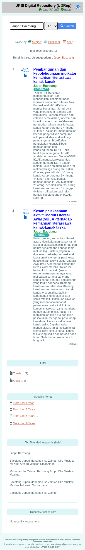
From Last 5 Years (24, 415)
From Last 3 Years (24, 409)
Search (68, 26)
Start (45, 9)
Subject (36, 42)
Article (17, 380)
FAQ (56, 9)
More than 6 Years (24, 423)
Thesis (17, 373)
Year (70, 42)
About (67, 9)
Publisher (54, 42)
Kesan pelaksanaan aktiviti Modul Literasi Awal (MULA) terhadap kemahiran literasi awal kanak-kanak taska (52, 219)
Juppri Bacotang (45, 85)
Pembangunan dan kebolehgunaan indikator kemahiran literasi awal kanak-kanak (54, 75)
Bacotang (68, 57)
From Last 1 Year (23, 403)
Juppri (57, 57)
